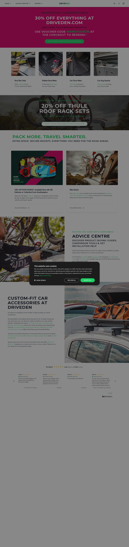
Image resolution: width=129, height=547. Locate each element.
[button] (40, 280)
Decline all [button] (72, 280)
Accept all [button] (87, 280)
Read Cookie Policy (45, 275)
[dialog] (64, 273)
